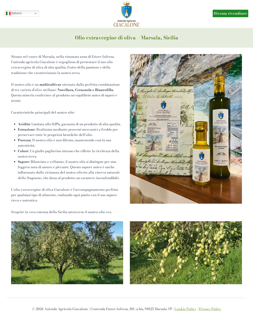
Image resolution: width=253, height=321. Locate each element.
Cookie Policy (185, 309)
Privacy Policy (210, 309)
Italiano (16, 13)
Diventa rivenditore (230, 13)
